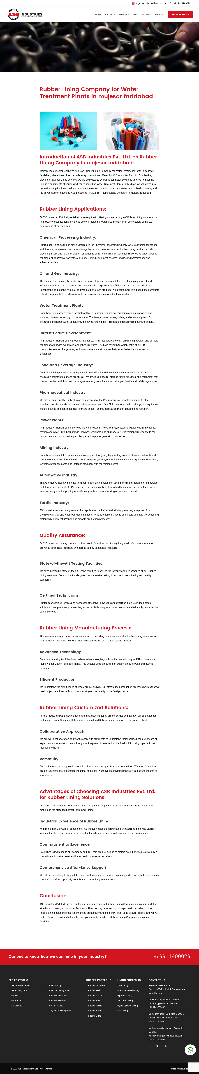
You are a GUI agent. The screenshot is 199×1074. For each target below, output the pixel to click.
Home (98, 14)
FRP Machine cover (58, 995)
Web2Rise (183, 1068)
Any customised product (61, 1010)
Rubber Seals (94, 990)
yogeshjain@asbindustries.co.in (151, 3)
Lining (145, 14)
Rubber (123, 14)
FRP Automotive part (20, 985)
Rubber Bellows (95, 1010)
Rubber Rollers (95, 1005)
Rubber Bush (94, 1000)
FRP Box (14, 995)
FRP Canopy (55, 985)
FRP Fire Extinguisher (59, 990)
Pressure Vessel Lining (128, 990)
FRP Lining (122, 1010)
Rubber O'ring (94, 1015)
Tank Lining (122, 985)
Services (159, 14)
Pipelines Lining (124, 995)
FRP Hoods (15, 1000)
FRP (135, 14)
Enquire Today (180, 14)
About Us (110, 14)
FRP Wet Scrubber (58, 1000)
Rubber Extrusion (96, 985)
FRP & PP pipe (56, 1005)
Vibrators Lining (125, 1000)
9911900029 (174, 956)
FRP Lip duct (16, 1005)
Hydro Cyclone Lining (127, 1005)
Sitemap (48, 1068)
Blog (41, 1068)
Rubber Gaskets (96, 995)
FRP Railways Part (19, 990)
